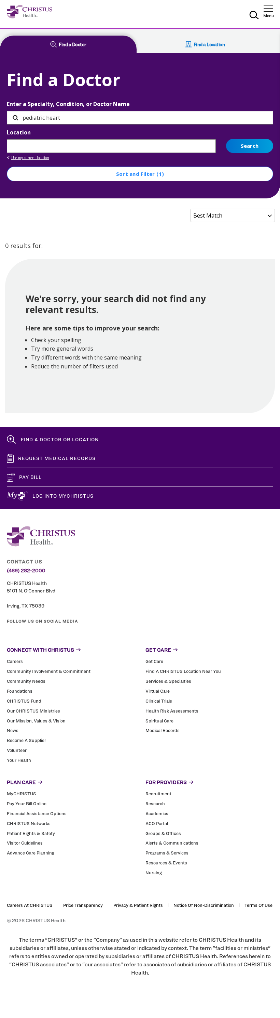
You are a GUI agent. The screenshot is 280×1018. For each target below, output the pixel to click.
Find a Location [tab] (209, 44)
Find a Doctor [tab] (72, 44)
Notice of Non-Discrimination (203, 905)
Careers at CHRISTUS (30, 905)
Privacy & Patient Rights (138, 905)
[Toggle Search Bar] (254, 16)
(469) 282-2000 (26, 570)
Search (249, 145)
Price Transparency (83, 905)
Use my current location (30, 157)
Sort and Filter (140, 173)
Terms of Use (258, 905)
